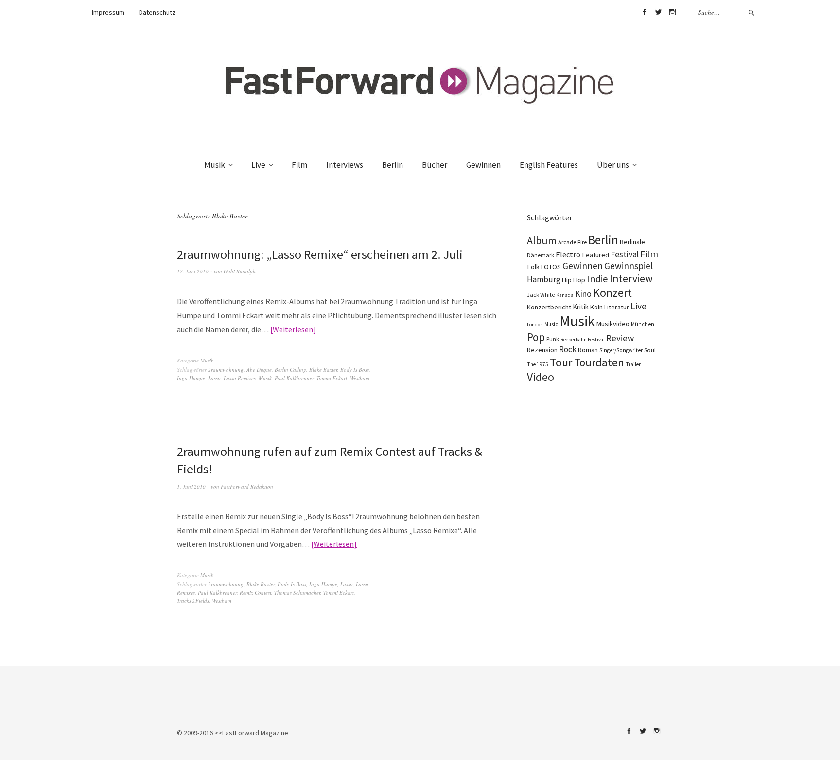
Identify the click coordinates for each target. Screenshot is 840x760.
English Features (549, 165)
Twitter (658, 12)
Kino (583, 294)
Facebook (644, 12)
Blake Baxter (323, 369)
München (642, 324)
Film (299, 165)
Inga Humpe (191, 377)
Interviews (344, 165)
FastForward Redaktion (247, 486)
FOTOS (551, 266)
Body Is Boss (354, 369)
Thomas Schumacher (297, 592)
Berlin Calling (290, 369)
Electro (568, 254)
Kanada (565, 294)
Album (542, 240)
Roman (588, 349)
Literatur (616, 307)
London (535, 324)
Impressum (108, 12)
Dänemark (540, 255)
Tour (561, 362)
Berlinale (632, 241)
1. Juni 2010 (191, 486)
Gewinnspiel (628, 265)
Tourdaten (599, 362)
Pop (536, 337)
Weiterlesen (293, 329)
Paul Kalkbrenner (294, 377)
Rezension (542, 349)
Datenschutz (157, 12)
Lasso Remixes (240, 377)
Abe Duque (259, 369)
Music (551, 324)
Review (620, 338)
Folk (533, 266)
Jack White (541, 294)
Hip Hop (573, 279)
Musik (214, 165)
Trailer (633, 364)
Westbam (359, 377)
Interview (631, 278)
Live (258, 165)
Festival (625, 254)
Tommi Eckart (331, 377)
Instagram (672, 12)
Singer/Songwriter (621, 350)
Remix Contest (255, 592)
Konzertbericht (549, 307)
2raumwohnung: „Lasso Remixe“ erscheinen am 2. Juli (320, 254)
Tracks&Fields (193, 600)
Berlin (392, 165)
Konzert (612, 292)
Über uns (613, 165)
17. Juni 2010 (193, 271)
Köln (596, 307)
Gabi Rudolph (240, 271)
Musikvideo (613, 323)
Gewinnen (483, 165)
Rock (568, 349)
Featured (595, 255)
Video (540, 377)
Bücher (434, 165)
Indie (597, 278)
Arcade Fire (572, 242)
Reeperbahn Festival (582, 339)
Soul (650, 350)
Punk (552, 339)
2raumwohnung (226, 369)
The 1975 (537, 364)
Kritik (581, 306)
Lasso (214, 377)
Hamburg (543, 279)
